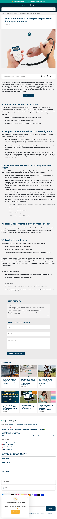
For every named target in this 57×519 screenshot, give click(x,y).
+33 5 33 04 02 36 (8, 448)
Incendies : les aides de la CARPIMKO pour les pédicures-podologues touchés (10, 384)
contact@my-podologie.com (10, 445)
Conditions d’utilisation (36, 517)
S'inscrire (49, 512)
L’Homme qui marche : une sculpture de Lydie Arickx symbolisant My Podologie (45, 384)
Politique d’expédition (47, 517)
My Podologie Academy (12, 13)
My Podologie (10, 426)
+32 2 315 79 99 (7, 450)
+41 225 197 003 (7, 453)
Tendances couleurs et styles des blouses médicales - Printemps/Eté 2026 (45, 410)
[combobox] (27, 9)
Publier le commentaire (15, 356)
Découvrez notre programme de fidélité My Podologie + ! (27, 409)
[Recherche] (52, 9)
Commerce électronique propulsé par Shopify (27, 426)
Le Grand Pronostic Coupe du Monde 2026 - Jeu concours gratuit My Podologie (10, 410)
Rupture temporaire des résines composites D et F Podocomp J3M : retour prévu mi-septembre (28, 384)
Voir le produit (28, 94)
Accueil (3, 13)
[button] (2, 5)
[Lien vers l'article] (10, 379)
